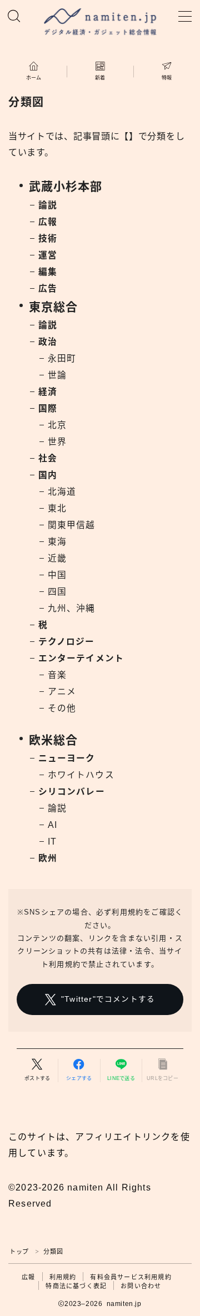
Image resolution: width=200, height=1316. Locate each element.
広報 (28, 1277)
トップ (19, 1251)
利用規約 (63, 1277)
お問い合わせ (141, 1286)
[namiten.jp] (100, 22)
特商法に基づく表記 (76, 1286)
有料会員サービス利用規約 (130, 1277)
